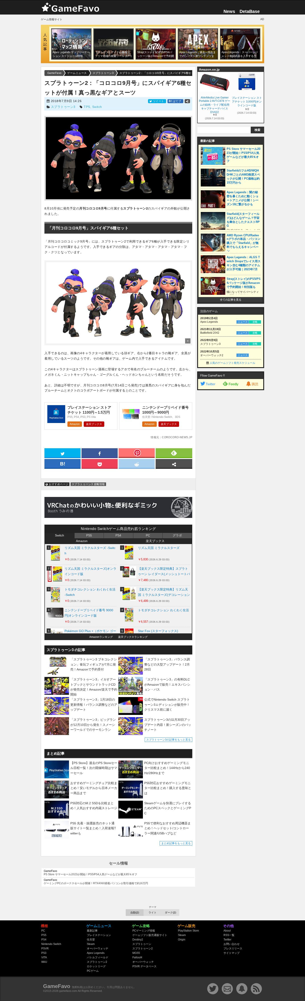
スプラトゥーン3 (63, 107)
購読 (255, 384)
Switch (97, 107)
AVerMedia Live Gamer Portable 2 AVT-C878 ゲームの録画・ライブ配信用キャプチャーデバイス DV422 (214, 104)
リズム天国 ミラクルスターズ (159, 548)
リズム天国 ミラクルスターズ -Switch (90, 550)
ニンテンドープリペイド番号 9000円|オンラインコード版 (89, 612)
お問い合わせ (232, 944)
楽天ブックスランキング (133, 637)
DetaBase (250, 11)
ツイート (158, 101)
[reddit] (137, 463)
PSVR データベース (144, 966)
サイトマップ (232, 953)
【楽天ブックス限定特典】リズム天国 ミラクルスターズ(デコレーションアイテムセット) (164, 593)
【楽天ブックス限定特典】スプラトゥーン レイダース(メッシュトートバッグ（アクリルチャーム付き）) (164, 572)
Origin (181, 939)
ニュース (243, 321)
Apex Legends (95, 953)
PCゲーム (93, 970)
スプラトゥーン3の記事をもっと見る (168, 739)
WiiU (44, 961)
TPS (87, 107)
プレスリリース (233, 948)
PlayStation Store (188, 930)
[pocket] (99, 463)
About (227, 930)
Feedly (233, 384)
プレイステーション (99, 935)
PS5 (89, 535)
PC (148, 535)
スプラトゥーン (141, 944)
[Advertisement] (230, 461)
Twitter (210, 384)
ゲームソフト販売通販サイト (149, 935)
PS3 (43, 953)
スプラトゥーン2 (97, 961)
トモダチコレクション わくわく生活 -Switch (90, 592)
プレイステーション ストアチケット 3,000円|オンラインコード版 (247, 101)
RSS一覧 (229, 935)
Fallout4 (137, 957)
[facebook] (99, 452)
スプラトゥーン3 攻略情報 (88, 484)
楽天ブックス (94, 424)
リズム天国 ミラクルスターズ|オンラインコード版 (90, 571)
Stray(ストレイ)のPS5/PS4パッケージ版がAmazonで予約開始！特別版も (244, 283)
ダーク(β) (170, 912)
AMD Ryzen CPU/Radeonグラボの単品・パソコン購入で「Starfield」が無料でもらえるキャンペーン (243, 243)
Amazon (75, 424)
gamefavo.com (68, 991)
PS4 (118, 535)
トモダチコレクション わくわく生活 (163, 610)
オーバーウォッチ (97, 948)
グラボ (177, 535)
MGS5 (136, 953)
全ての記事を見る (230, 299)
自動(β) (134, 912)
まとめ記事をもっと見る (176, 843)
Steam (91, 944)
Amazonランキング (101, 637)
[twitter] (62, 452)
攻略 (255, 321)
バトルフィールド (97, 957)
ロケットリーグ (96, 966)
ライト (152, 912)
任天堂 (91, 939)
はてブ (175, 101)
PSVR (45, 948)
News (229, 11)
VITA (44, 957)
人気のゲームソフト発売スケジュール (232, 362)
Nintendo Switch (51, 944)
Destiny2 (137, 939)
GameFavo (56, 986)
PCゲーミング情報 (143, 930)
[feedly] (174, 452)
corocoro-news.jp (177, 437)
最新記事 (92, 930)
